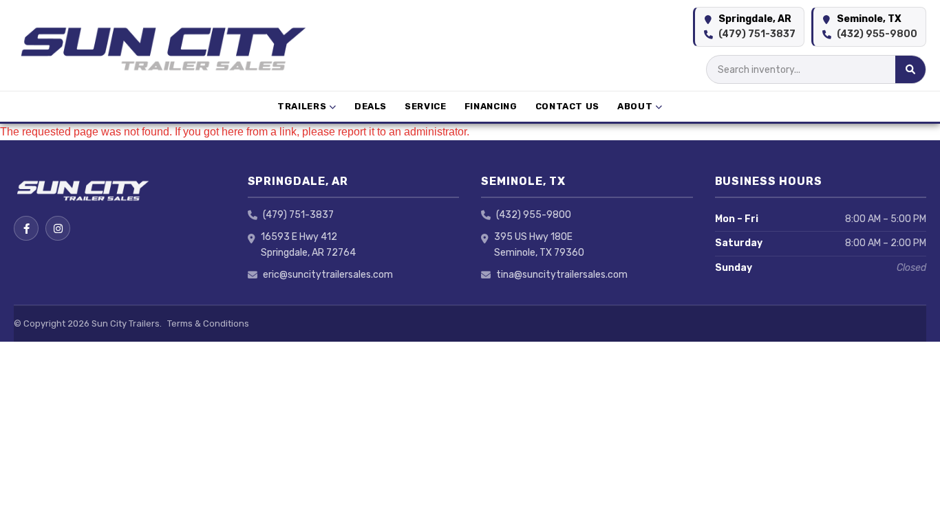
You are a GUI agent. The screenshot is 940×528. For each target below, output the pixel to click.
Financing (490, 106)
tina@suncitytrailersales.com (562, 274)
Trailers (301, 106)
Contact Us (567, 106)
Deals (370, 106)
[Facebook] (26, 228)
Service (426, 106)
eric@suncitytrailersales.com (328, 274)
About (634, 106)
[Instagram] (57, 228)
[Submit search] (910, 69)
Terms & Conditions (208, 323)
